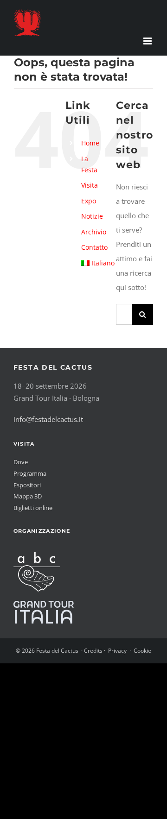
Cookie (142, 651)
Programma (29, 473)
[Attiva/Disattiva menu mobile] (148, 41)
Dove (20, 462)
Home (90, 143)
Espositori (27, 485)
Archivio (93, 231)
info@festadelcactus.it (48, 419)
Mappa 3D (27, 496)
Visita (89, 185)
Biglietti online (32, 508)
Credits (93, 651)
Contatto (94, 247)
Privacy (117, 651)
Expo (88, 200)
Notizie (92, 216)
